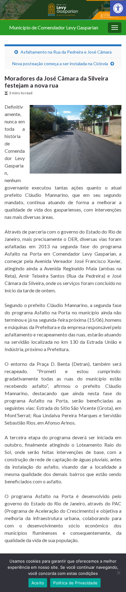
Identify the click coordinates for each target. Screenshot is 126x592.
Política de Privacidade (75, 582)
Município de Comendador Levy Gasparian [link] (53, 27)
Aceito (37, 582)
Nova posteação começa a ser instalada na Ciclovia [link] (60, 63)
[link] (118, 8)
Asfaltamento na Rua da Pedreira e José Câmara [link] (66, 51)
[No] (118, 573)
